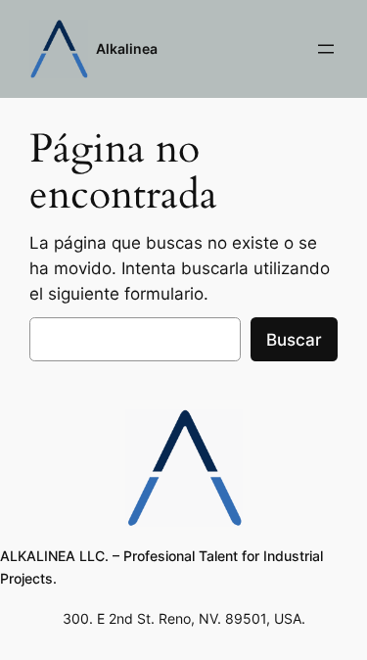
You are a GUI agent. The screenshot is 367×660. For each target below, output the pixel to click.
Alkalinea (127, 48)
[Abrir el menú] (326, 49)
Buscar (294, 340)
